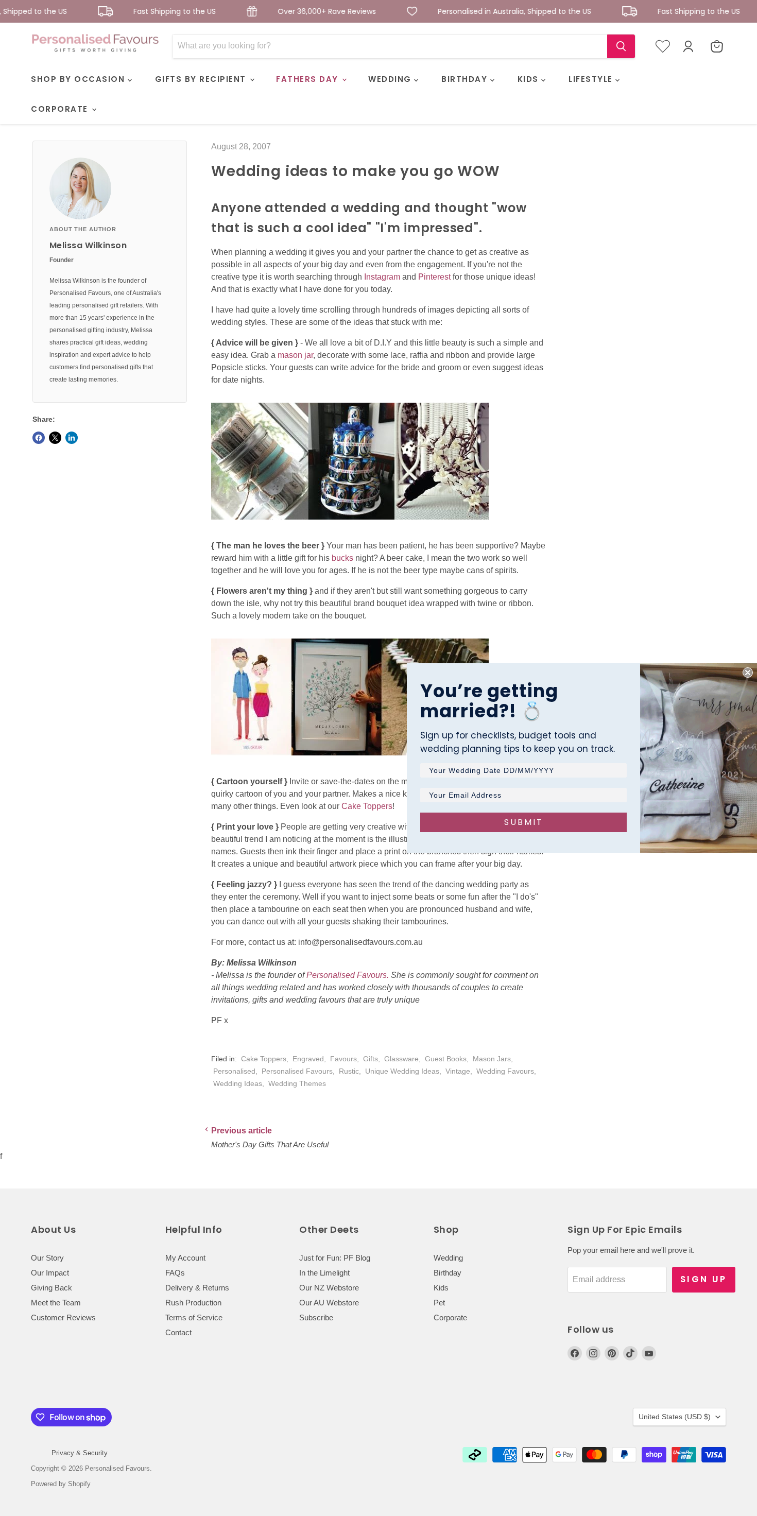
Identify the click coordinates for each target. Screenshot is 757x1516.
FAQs (175, 1272)
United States (675, 1416)
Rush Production (193, 1302)
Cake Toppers (366, 806)
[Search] (621, 46)
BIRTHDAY (465, 79)
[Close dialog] (748, 672)
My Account (185, 1257)
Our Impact (50, 1272)
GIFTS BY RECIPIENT (202, 79)
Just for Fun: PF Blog (334, 1257)
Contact (178, 1332)
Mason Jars (492, 1059)
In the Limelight (324, 1272)
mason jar (295, 355)
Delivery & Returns (197, 1287)
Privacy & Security (79, 1453)
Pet (439, 1302)
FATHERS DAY (308, 79)
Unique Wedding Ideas (402, 1071)
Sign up (703, 1279)
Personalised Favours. (346, 975)
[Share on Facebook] (38, 438)
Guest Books (446, 1059)
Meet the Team (56, 1302)
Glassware (401, 1059)
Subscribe (316, 1317)
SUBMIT (523, 822)
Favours (343, 1059)
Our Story (47, 1257)
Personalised (234, 1071)
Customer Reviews (63, 1317)
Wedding (448, 1257)
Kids (441, 1287)
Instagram (382, 276)
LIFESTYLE (592, 79)
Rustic (349, 1071)
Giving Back (51, 1287)
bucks (342, 558)
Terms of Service (193, 1317)
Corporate (450, 1317)
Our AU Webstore (329, 1302)
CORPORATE (61, 109)
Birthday (447, 1272)
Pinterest (434, 276)
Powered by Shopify (61, 1484)
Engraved (308, 1059)
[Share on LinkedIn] (71, 438)
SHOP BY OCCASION (79, 79)
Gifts (370, 1059)
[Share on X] (55, 438)
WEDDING (391, 79)
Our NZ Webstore (329, 1287)
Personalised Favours (297, 1071)
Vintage (457, 1071)
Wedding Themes (297, 1083)
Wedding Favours (505, 1071)
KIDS (530, 79)
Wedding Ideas (237, 1083)
